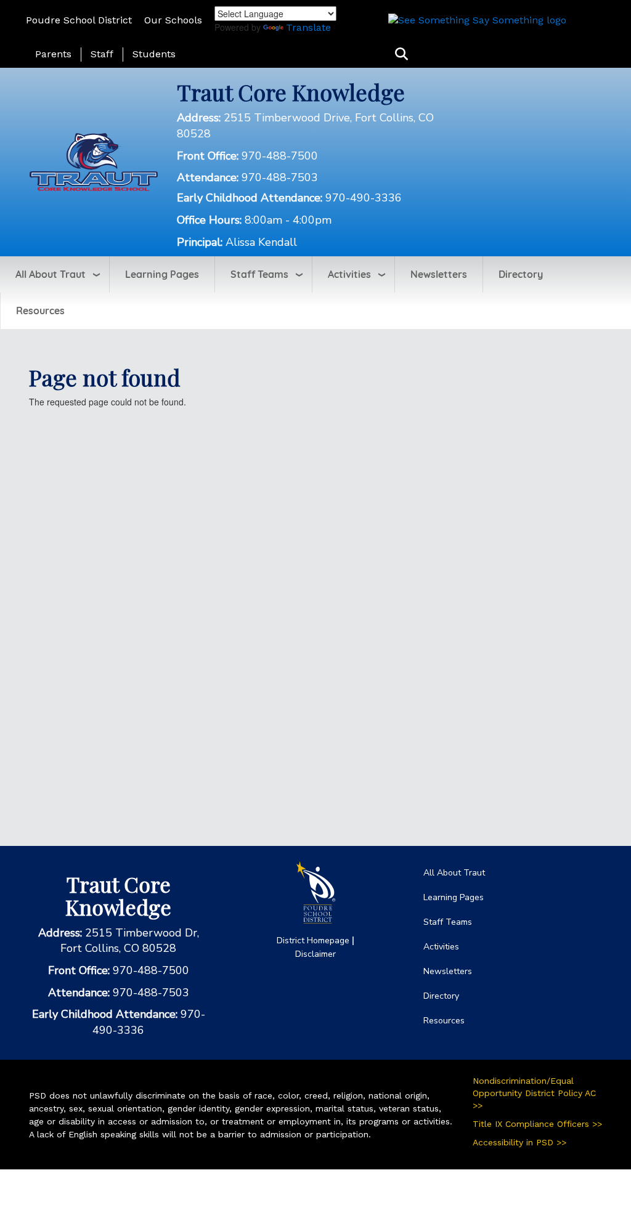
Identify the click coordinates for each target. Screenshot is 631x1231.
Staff (102, 54)
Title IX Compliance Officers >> (537, 1124)
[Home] (93, 161)
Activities (349, 274)
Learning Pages (162, 274)
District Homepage (313, 940)
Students (154, 54)
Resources (40, 310)
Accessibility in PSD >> (519, 1142)
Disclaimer (315, 954)
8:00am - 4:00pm (288, 220)
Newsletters (438, 274)
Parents (53, 54)
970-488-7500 (280, 155)
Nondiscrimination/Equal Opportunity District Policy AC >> (534, 1093)
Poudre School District (79, 20)
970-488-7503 (280, 177)
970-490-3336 (363, 197)
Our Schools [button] (173, 20)
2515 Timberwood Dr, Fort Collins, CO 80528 (129, 940)
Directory (521, 274)
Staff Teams (259, 274)
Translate (308, 27)
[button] (401, 54)
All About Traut (50, 274)
